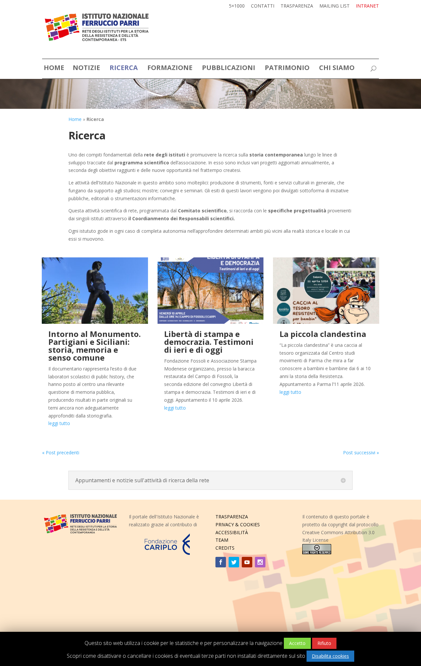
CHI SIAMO (337, 69)
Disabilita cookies (330, 656)
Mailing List (334, 6)
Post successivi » (361, 452)
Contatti (262, 6)
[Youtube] (247, 562)
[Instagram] (260, 562)
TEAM (221, 540)
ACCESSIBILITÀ (231, 532)
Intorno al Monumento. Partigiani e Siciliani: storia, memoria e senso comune (94, 345)
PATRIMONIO (287, 69)
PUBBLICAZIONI (228, 69)
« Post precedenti (60, 452)
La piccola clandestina (323, 333)
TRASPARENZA (231, 516)
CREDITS (225, 548)
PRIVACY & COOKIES (237, 524)
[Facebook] (220, 562)
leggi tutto (59, 423)
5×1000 (237, 6)
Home (75, 119)
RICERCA (124, 69)
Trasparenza (297, 6)
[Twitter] (234, 562)
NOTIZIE (86, 69)
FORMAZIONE (169, 69)
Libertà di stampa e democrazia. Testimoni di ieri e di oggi (209, 341)
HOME (54, 69)
